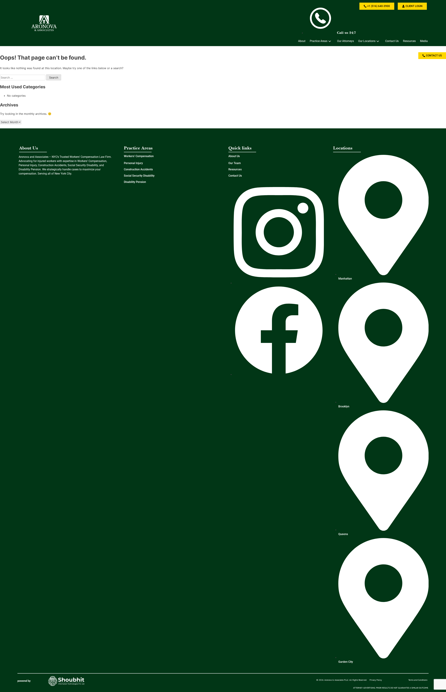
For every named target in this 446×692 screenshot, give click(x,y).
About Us (234, 156)
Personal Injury (133, 163)
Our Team (234, 163)
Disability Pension (135, 182)
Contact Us (392, 41)
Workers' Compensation (139, 156)
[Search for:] (23, 77)
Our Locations (366, 41)
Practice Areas (318, 41)
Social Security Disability (139, 175)
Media (424, 41)
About (301, 41)
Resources (409, 41)
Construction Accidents (138, 169)
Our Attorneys (345, 41)
